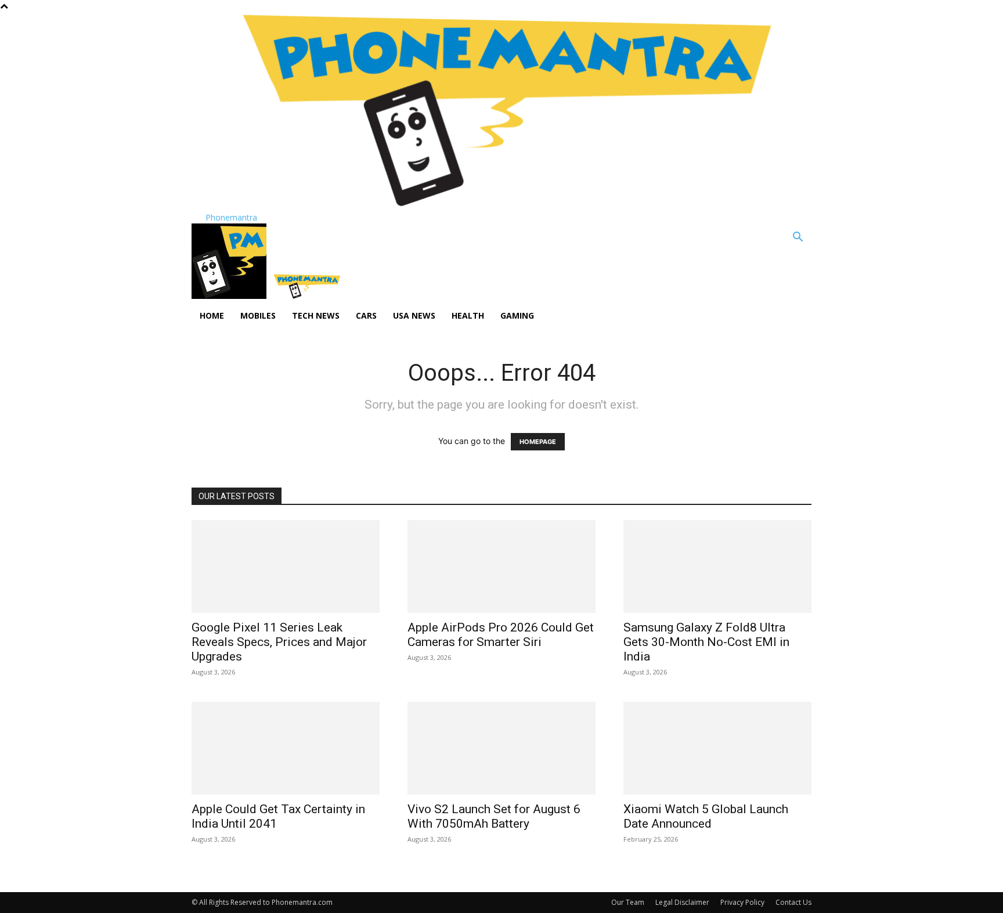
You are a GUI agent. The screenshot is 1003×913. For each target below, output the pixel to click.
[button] (797, 238)
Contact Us (793, 902)
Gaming (517, 315)
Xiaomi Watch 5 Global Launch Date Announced (705, 816)
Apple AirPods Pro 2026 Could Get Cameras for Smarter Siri (500, 634)
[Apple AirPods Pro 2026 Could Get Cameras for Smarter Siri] (501, 566)
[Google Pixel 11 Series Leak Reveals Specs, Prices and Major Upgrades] (286, 566)
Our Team (627, 902)
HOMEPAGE (537, 442)
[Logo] (230, 295)
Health (468, 315)
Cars (366, 315)
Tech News (316, 315)
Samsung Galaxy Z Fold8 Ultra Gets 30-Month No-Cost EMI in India (706, 641)
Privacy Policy (742, 902)
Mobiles (258, 315)
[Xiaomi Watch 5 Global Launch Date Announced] (717, 748)
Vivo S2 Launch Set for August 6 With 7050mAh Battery (493, 816)
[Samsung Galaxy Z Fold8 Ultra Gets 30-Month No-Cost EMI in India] (717, 566)
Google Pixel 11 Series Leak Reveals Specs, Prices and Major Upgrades (279, 641)
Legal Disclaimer (682, 902)
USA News (414, 315)
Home (212, 315)
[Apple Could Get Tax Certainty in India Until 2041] (286, 748)
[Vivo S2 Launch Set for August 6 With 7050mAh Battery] (501, 748)
